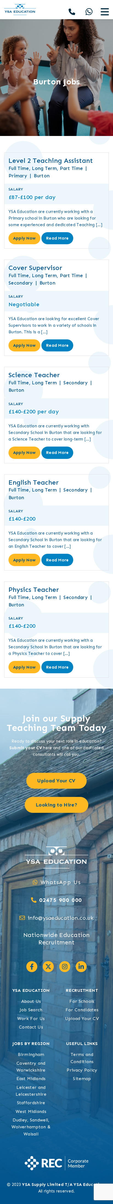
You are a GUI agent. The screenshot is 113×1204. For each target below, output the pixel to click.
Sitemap (82, 1078)
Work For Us (31, 1018)
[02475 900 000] (33, 900)
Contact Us (31, 1027)
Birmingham (31, 1054)
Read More (57, 238)
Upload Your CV (82, 1018)
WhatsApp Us (61, 882)
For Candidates (82, 1009)
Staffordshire (31, 1102)
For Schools (81, 1001)
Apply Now (24, 238)
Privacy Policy (82, 1070)
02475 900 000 (60, 900)
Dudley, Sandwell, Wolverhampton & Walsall (31, 1127)
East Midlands (31, 1078)
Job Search (31, 1009)
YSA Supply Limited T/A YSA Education (63, 1184)
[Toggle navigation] (105, 12)
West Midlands (31, 1111)
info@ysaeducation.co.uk (61, 918)
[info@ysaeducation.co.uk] (22, 918)
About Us (31, 1001)
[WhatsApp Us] (35, 882)
